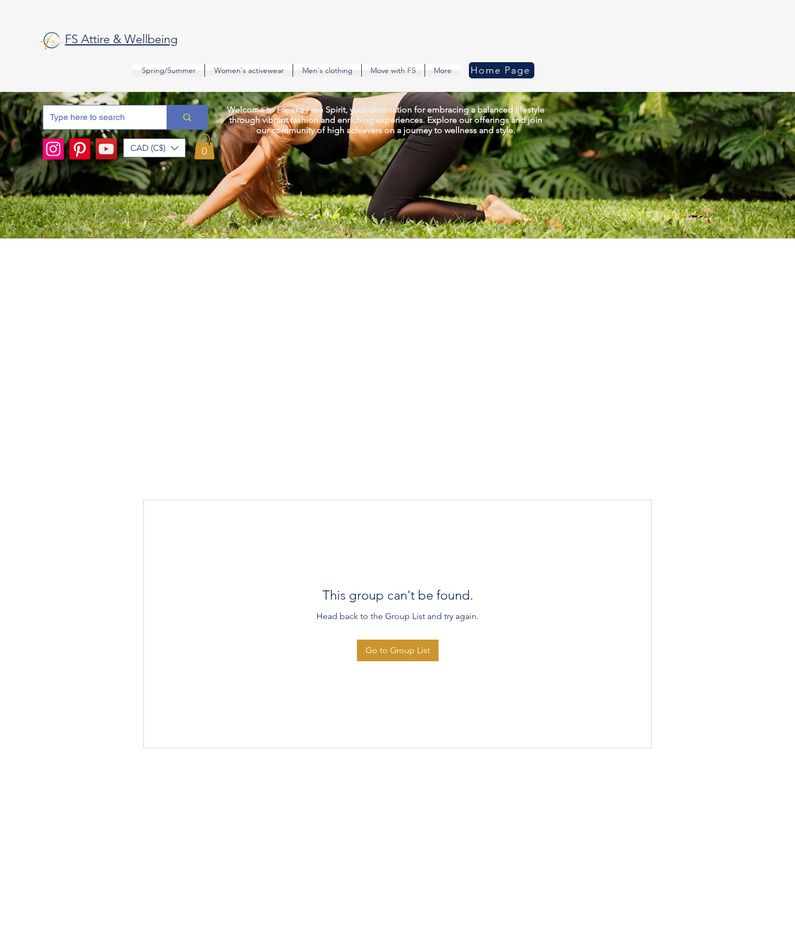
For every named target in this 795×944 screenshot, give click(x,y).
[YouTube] (106, 148)
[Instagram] (53, 148)
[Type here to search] (187, 117)
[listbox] (154, 147)
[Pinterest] (79, 148)
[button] (154, 147)
